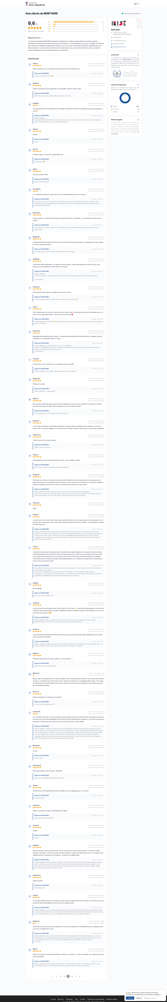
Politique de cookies (150, 998)
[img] (41, 38)
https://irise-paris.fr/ (119, 47)
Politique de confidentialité (95, 999)
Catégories (69, 999)
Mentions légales (112, 999)
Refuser (139, 998)
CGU (76, 999)
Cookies (82, 999)
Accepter (130, 998)
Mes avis (60, 999)
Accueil (53, 999)
